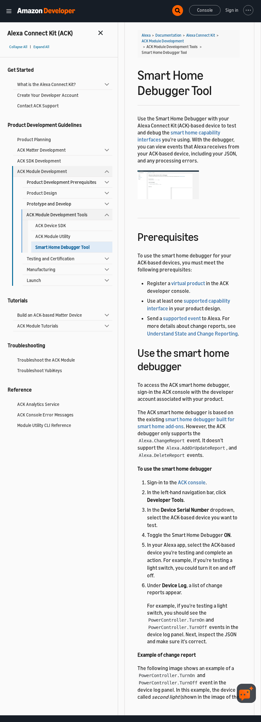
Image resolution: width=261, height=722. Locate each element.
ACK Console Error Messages (45, 414)
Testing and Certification (50, 258)
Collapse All (18, 47)
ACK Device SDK (50, 225)
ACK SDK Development (39, 160)
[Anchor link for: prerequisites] (204, 236)
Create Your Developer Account (47, 95)
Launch (34, 280)
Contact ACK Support (38, 105)
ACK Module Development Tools (57, 214)
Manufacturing (41, 269)
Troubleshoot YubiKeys (39, 370)
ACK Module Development (42, 171)
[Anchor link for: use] (187, 365)
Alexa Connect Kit (200, 35)
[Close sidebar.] (101, 32)
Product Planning (34, 139)
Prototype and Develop (49, 203)
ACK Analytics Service (38, 404)
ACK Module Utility (52, 236)
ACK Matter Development (41, 150)
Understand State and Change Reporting (192, 333)
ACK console (192, 482)
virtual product (188, 283)
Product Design (42, 193)
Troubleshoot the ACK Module (46, 360)
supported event (182, 318)
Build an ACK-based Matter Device (49, 315)
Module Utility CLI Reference (44, 425)
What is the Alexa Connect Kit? (46, 84)
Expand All (41, 47)
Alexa (146, 35)
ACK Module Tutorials (37, 326)
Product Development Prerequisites (61, 182)
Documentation (168, 35)
